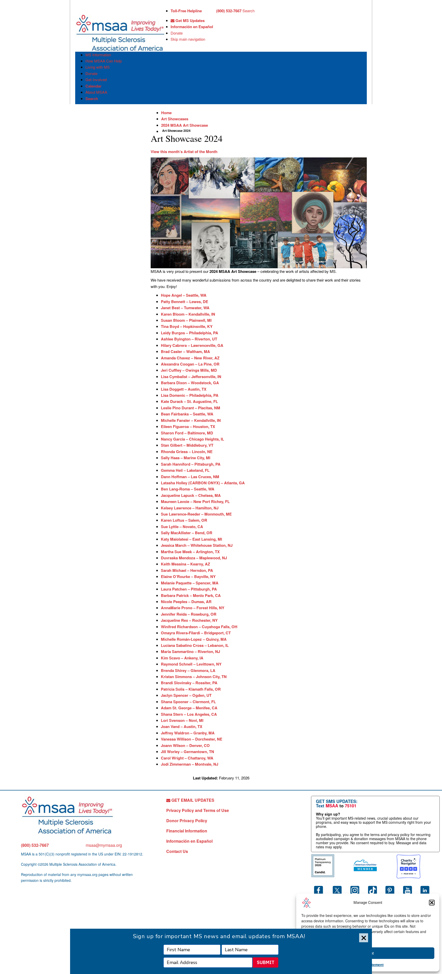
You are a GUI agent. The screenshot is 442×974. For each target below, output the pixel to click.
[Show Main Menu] (79, 9)
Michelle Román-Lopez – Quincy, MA (194, 639)
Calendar (93, 86)
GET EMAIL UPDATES (192, 800)
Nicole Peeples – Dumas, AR (186, 601)
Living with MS (97, 67)
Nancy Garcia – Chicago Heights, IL (192, 439)
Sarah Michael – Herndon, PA (187, 570)
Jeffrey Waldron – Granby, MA (188, 733)
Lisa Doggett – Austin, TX (183, 389)
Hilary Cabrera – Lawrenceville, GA (192, 345)
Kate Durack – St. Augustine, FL (189, 401)
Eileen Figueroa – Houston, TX (188, 426)
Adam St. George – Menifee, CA (189, 708)
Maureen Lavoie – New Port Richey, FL (195, 501)
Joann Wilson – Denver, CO (185, 745)
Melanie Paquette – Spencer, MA (189, 583)
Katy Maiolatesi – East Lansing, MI (191, 539)
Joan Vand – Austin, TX (181, 726)
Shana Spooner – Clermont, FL (188, 701)
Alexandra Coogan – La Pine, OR (190, 364)
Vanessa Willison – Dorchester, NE (191, 739)
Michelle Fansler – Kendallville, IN (191, 420)
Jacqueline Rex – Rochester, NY (189, 620)
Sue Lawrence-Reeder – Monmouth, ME (196, 514)
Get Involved (96, 79)
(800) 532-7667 (35, 845)
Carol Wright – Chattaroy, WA (187, 758)
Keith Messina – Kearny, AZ (185, 564)
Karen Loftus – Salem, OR (184, 520)
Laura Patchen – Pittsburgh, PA (189, 589)
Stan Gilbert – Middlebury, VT (187, 445)
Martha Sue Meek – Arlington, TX (190, 551)
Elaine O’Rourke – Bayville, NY (188, 576)
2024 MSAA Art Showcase (184, 125)
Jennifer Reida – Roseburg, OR (188, 614)
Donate (177, 33)
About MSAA (96, 92)
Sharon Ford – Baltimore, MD (187, 433)
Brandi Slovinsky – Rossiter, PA (189, 683)
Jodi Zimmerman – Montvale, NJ (189, 764)
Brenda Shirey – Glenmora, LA (188, 670)
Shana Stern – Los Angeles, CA (189, 714)
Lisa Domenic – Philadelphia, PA (189, 395)
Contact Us (177, 851)
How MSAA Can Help (103, 60)
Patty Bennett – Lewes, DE (184, 301)
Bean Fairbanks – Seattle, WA (187, 414)
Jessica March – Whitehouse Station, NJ (197, 545)
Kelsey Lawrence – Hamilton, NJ (189, 508)
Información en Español (192, 26)
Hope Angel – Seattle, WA (183, 295)
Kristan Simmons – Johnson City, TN (194, 676)
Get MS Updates (189, 20)
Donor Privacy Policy (186, 820)
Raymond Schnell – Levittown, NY (191, 664)
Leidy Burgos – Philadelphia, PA (189, 333)
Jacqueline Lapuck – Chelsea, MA (191, 495)
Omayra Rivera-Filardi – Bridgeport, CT (196, 633)
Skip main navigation (188, 39)
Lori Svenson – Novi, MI (182, 720)
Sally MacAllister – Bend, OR (186, 533)
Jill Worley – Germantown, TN (187, 751)
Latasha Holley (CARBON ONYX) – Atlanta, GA (203, 483)
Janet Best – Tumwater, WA (185, 308)
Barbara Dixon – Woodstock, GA (190, 383)
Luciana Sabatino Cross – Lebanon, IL (195, 645)
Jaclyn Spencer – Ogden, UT (186, 695)
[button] (431, 902)
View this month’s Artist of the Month (184, 151)
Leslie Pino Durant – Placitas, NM (190, 408)
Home (166, 112)
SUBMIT (265, 962)
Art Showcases (174, 119)
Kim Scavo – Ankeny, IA (182, 658)
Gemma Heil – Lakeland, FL (185, 470)
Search (248, 10)
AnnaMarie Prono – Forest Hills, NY (192, 608)
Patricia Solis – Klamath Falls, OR (191, 689)
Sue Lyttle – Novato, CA (182, 526)
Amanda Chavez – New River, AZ (190, 358)
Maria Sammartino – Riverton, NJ (190, 651)
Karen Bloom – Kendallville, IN (188, 314)
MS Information (98, 54)
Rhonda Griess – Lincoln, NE (187, 451)
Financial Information (186, 831)
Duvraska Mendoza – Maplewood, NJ (194, 558)
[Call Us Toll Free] (209, 11)
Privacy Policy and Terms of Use (197, 810)
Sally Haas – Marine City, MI (185, 458)
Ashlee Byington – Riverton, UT (189, 339)
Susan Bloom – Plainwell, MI (186, 320)
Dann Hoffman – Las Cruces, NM (190, 476)
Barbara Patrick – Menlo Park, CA (191, 595)
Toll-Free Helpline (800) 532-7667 (206, 11)
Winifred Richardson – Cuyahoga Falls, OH (199, 626)
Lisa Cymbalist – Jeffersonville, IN (191, 376)
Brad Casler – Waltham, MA (185, 351)
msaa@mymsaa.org (104, 845)
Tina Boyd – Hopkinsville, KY (187, 326)
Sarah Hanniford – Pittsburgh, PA (190, 464)
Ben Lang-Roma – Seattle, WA (187, 489)
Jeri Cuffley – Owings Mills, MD (189, 370)
